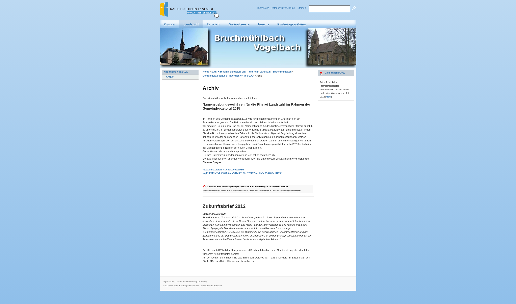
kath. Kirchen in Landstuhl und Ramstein (234, 71)
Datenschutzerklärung (283, 8)
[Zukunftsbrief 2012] (321, 74)
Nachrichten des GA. (241, 75)
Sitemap (301, 8)
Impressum (263, 8)
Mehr (328, 96)
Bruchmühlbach (282, 71)
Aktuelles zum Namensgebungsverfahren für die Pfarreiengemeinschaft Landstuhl (247, 187)
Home (206, 71)
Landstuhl (265, 71)
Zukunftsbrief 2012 (335, 73)
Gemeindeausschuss (215, 75)
